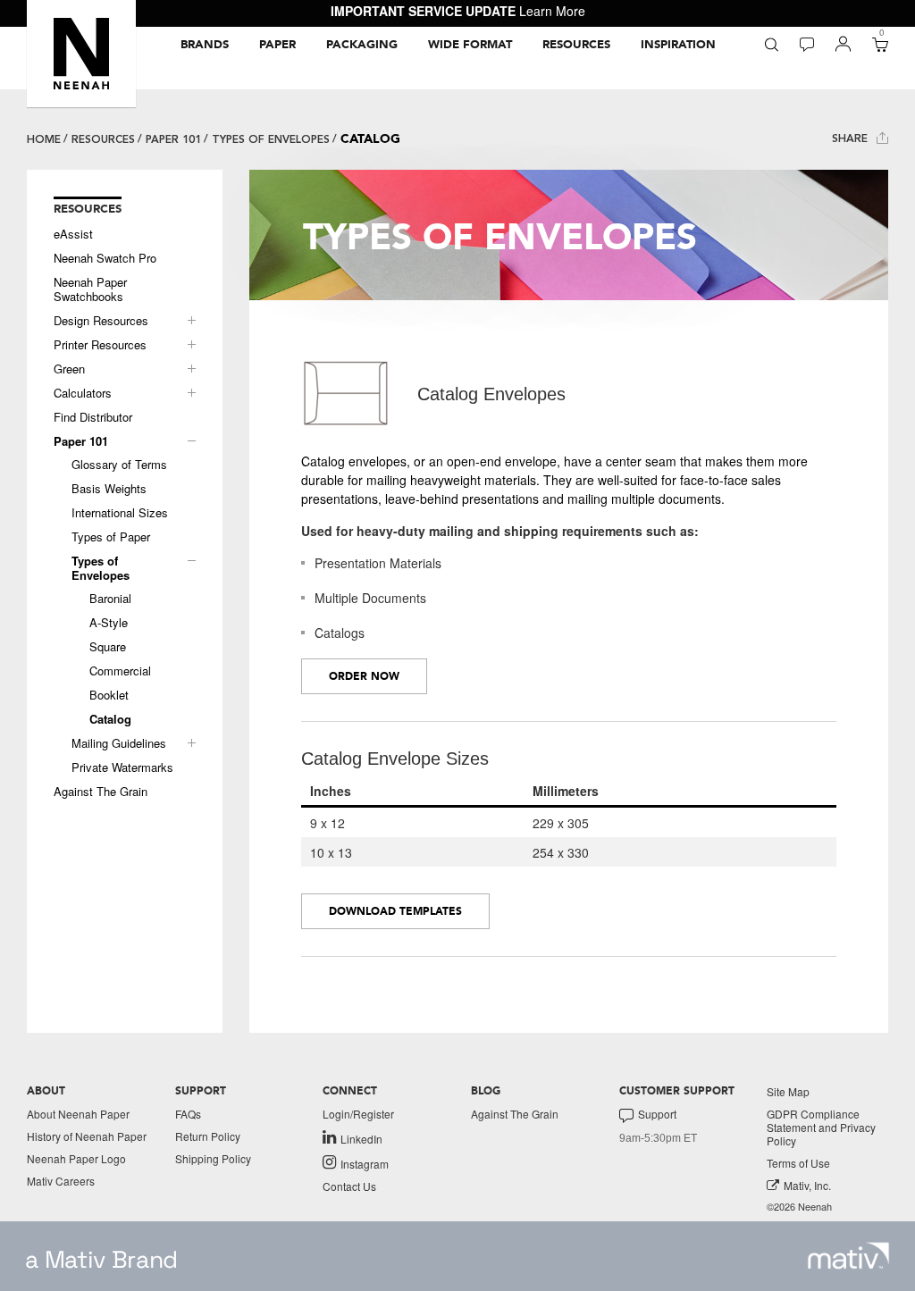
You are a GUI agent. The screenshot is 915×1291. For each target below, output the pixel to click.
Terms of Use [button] (798, 1162)
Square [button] (107, 647)
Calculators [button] (83, 393)
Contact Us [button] (349, 1186)
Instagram (364, 1163)
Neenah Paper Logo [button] (76, 1158)
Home (44, 139)
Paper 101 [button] (81, 441)
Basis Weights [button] (109, 489)
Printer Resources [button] (100, 345)
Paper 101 (173, 139)
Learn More (552, 11)
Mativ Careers (61, 1180)
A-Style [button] (108, 623)
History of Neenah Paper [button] (87, 1136)
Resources (103, 139)
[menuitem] (204, 44)
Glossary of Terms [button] (119, 464)
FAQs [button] (188, 1113)
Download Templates (395, 911)
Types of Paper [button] (110, 537)
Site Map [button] (788, 1091)
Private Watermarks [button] (122, 767)
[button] (81, 53)
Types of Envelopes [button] (100, 568)
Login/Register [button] (358, 1113)
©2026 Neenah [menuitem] (799, 1206)
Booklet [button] (109, 695)
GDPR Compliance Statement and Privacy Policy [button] (821, 1127)
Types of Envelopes (271, 139)
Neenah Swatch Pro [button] (105, 258)
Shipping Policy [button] (213, 1158)
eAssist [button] (73, 234)
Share (851, 138)
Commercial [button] (120, 671)
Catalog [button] (110, 719)
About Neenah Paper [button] (78, 1113)
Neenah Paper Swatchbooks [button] (90, 289)
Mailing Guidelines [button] (118, 743)
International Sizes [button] (119, 513)
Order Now (364, 676)
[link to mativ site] (848, 1255)
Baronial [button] (110, 598)
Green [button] (69, 369)
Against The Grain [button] (100, 791)
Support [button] (657, 1114)
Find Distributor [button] (93, 417)
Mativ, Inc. (807, 1185)
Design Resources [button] (101, 321)
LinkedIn (361, 1138)
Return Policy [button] (207, 1136)
